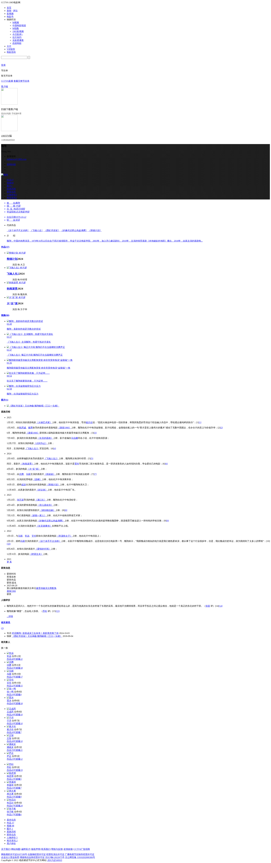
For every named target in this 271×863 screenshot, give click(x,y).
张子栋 (10, 811)
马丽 (28, 474)
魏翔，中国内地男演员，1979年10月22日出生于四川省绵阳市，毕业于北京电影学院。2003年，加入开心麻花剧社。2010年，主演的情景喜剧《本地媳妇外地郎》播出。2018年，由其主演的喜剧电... (105, 241)
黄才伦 (10, 729)
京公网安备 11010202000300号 (80, 857)
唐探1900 (11, 591)
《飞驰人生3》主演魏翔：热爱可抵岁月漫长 (29, 342)
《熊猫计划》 (95, 230)
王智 (9, 738)
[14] (220, 606)
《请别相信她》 (47, 510)
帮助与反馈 (57, 849)
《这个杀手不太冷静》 (18, 230)
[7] (95, 474)
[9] (167, 520)
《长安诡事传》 (44, 526)
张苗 (208, 606)
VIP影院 (11, 49)
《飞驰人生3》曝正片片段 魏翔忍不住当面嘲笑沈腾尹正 (35, 355)
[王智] (10, 735)
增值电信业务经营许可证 (32, 857)
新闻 (9, 10)
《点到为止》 (40, 443)
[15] (58, 611)
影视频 (10, 13)
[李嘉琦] (11, 782)
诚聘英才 (25, 849)
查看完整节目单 (21, 81)
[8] (66, 510)
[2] (221, 427)
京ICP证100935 (54, 860)
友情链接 (68, 849)
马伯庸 (74, 438)
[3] (95, 433)
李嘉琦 (10, 785)
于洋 (9, 720)
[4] (54, 448)
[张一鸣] (11, 688)
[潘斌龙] (11, 744)
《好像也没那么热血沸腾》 (74, 230)
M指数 (15, 28)
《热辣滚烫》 (27, 464)
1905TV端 (6, 135)
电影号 (10, 16)
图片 (4, 400)
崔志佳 (89, 422)
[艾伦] (10, 680)
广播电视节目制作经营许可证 (79, 854)
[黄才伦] (11, 726)
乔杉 (45, 611)
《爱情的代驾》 (43, 549)
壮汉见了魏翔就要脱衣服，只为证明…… (27, 381)
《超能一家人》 (38, 515)
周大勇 (10, 794)
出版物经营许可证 (37, 854)
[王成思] (11, 709)
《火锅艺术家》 (44, 422)
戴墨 (30, 427)
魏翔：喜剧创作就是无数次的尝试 (24, 329)
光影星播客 (18, 40)
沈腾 (21, 474)
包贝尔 (10, 803)
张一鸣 (10, 691)
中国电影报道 (19, 25)
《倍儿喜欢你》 (45, 505)
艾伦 (34, 536)
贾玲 (77, 464)
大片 (9, 46)
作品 (5, 247)
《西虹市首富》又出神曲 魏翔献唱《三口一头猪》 (37, 636)
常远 (27, 536)
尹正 (9, 756)
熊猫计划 (12, 258)
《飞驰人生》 (36, 230)
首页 (9, 7)
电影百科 (11, 52)
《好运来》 (41, 490)
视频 (5, 315)
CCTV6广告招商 (82, 849)
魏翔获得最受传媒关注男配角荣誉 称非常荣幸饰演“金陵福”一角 (38, 368)
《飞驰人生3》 (32, 448)
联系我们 (45, 849)
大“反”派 (12, 303)
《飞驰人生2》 (51, 458)
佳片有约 (16, 37)
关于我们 (5, 849)
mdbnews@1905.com (16, 159)
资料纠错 (11, 164)
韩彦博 (10, 776)
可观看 (18, 659)
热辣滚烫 (12, 288)
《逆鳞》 (37, 479)
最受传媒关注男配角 (46, 588)
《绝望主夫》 (36, 554)
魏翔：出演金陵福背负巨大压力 (22, 394)
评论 (15, 10)
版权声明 (35, 849)
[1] (200, 422)
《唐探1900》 (64, 427)
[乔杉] (10, 764)
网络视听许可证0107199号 (14, 854)
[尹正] (10, 753)
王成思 (10, 711)
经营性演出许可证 (55, 854)
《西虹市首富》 (52, 230)
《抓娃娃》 (49, 474)
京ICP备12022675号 (55, 857)
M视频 (15, 22)
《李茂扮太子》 (64, 536)
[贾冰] (10, 697)
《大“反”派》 (33, 469)
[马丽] (10, 671)
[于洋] (10, 717)
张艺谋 (20, 500)
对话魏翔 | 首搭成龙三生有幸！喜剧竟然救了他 (35, 633)
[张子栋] (11, 808)
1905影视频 (18, 31)
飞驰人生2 (13, 273)
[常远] (10, 653)
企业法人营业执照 (10, 857)
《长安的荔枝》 (45, 438)
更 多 (9, 562)
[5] (92, 458)
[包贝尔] (11, 800)
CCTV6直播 (7, 81)
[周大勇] (11, 791)
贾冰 (9, 700)
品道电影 (16, 43)
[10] (8, 544)
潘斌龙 (10, 747)
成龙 (23, 484)
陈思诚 (22, 427)
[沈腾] (10, 662)
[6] (166, 464)
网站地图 (15, 849)
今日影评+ (17, 34)
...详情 (10, 616)
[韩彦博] (11, 773)
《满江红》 (40, 500)
